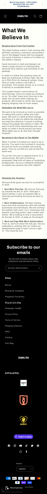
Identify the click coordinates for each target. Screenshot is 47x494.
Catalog (8, 337)
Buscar (8, 285)
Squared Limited (26, 487)
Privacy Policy (11, 314)
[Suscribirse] (39, 268)
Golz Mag (9, 343)
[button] (5, 16)
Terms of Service (12, 320)
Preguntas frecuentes (14, 297)
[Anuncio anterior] (5, 4)
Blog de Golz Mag (13, 302)
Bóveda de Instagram (14, 291)
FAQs (7, 331)
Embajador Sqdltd (13, 308)
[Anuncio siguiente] (42, 4)
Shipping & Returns (13, 326)
